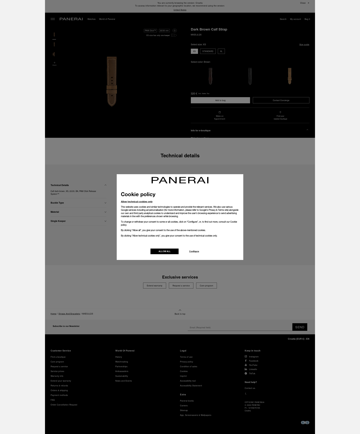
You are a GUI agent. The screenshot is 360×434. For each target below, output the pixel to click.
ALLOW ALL (165, 251)
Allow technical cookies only (136, 201)
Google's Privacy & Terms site (213, 210)
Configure (194, 251)
